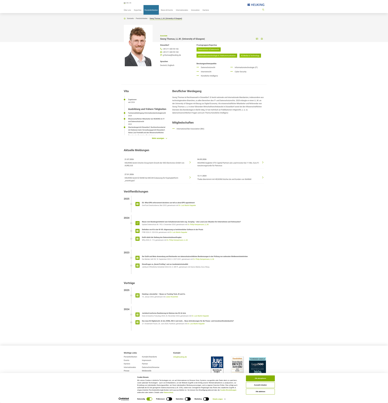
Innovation (195, 10)
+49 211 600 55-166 (170, 49)
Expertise (137, 10)
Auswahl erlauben (260, 385)
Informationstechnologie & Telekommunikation (217, 55)
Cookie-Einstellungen (228, 390)
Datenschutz (168, 392)
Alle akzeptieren (260, 378)
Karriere (206, 10)
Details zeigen (218, 399)
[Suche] (263, 9)
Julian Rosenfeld (172, 297)
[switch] (169, 399)
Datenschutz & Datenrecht (208, 49)
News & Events (167, 10)
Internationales (182, 10)
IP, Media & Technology (250, 55)
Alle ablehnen (260, 391)
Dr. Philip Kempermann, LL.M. (198, 224)
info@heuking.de (180, 357)
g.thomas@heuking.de (171, 55)
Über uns (127, 10)
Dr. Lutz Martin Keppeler (187, 205)
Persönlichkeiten (151, 10)
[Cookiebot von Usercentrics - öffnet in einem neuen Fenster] (124, 399)
